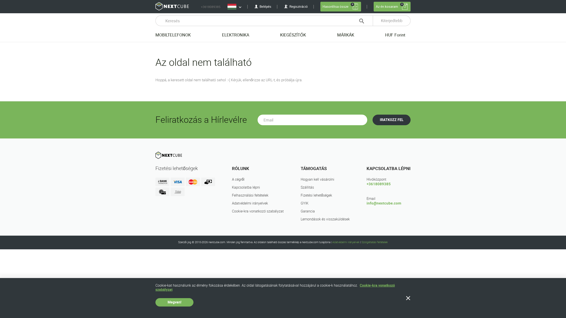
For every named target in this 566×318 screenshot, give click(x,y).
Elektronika (235, 35)
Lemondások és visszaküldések (325, 219)
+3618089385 (210, 7)
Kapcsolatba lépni (246, 187)
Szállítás (307, 187)
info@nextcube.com (384, 203)
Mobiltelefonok (173, 35)
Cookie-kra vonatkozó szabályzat (258, 211)
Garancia (308, 211)
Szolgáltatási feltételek (374, 242)
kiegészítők (293, 35)
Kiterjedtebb (391, 20)
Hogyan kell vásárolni (317, 179)
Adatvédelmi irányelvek (250, 203)
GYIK (304, 203)
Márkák (345, 35)
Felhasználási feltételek (250, 195)
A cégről (238, 179)
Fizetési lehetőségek (316, 195)
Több (178, 191)
